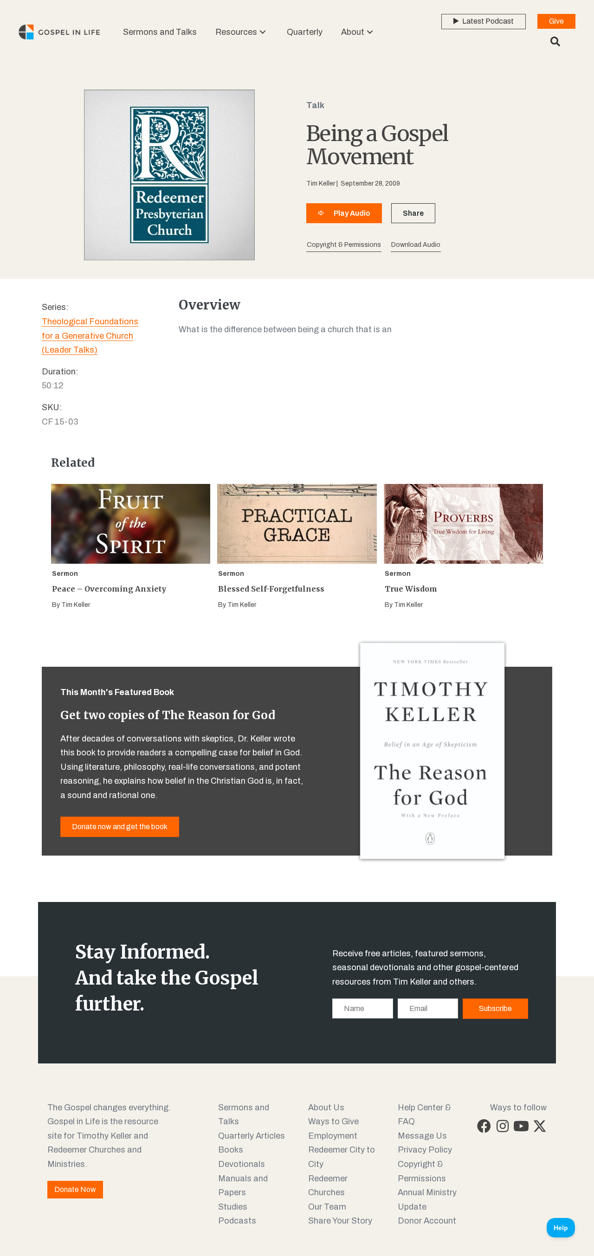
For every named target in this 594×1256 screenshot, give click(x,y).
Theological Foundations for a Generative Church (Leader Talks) (90, 335)
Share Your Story (340, 1220)
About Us (326, 1107)
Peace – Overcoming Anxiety (109, 588)
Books (230, 1149)
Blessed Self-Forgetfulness (271, 588)
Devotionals (241, 1164)
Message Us (422, 1135)
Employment (332, 1135)
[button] (262, 31)
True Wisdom (411, 588)
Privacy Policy (425, 1149)
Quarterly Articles (251, 1135)
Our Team (327, 1206)
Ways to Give (333, 1121)
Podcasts (237, 1220)
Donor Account (427, 1220)
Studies (232, 1206)
